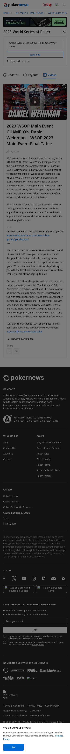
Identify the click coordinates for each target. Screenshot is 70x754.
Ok (13, 747)
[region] (35, 738)
